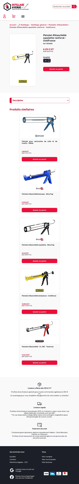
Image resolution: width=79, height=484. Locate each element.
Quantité (46, 57)
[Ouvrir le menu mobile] (23, 16)
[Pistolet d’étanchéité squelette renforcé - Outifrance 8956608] (23, 57)
